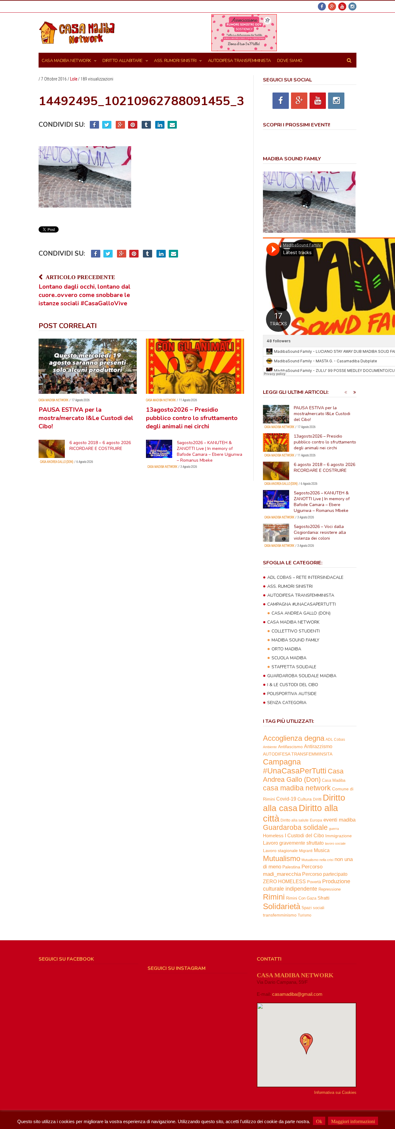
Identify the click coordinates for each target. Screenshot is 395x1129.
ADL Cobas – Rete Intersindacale (305, 577)
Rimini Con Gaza (301, 898)
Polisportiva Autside (292, 694)
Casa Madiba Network (66, 61)
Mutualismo (281, 858)
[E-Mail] (172, 125)
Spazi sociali (312, 907)
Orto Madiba (286, 649)
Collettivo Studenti (296, 631)
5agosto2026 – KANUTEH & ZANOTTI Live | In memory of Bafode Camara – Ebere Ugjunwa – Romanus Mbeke (209, 451)
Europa (316, 820)
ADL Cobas (335, 739)
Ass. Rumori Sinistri (175, 61)
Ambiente (270, 747)
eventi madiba (339, 820)
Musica (322, 850)
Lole (73, 78)
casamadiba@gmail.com (297, 994)
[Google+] (332, 6)
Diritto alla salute (295, 820)
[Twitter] (106, 125)
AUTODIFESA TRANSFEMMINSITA (297, 754)
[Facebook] (322, 6)
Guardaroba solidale (295, 827)
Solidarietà (281, 906)
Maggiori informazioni (353, 1121)
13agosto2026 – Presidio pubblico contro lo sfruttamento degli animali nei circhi (192, 418)
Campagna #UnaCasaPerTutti (301, 604)
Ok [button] (319, 1121)
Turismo (304, 915)
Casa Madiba (333, 780)
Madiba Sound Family (295, 640)
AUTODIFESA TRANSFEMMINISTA (239, 61)
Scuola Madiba (289, 658)
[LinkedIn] (159, 125)
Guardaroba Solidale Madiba (301, 676)
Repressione (329, 889)
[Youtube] (342, 6)
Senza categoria (286, 703)
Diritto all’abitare (122, 61)
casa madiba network (297, 788)
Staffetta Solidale (294, 667)
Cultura (304, 799)
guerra (334, 828)
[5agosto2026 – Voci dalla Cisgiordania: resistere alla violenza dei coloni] (276, 533)
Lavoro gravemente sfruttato (293, 843)
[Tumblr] (146, 125)
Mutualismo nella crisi (317, 860)
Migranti (306, 851)
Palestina (291, 866)
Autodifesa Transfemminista (300, 595)
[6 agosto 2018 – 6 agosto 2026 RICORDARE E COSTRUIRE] (52, 449)
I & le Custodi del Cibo (292, 685)
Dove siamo (289, 61)
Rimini (274, 897)
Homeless (273, 835)
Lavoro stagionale (280, 850)
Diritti (317, 799)
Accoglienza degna (293, 738)
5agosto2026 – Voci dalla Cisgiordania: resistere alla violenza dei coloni (320, 532)
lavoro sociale (335, 843)
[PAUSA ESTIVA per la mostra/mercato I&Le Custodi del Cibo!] (88, 366)
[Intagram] (352, 6)
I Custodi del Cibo (304, 835)
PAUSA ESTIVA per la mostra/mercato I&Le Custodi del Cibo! (86, 418)
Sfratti (323, 898)
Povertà (314, 882)
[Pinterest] (132, 125)
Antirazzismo (318, 746)
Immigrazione (338, 836)
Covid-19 (286, 798)
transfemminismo (280, 915)
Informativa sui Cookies (335, 1092)
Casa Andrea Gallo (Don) (56, 462)
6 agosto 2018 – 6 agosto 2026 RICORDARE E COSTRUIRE (100, 445)
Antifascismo (290, 746)
